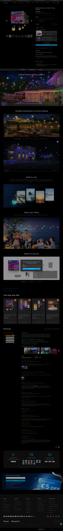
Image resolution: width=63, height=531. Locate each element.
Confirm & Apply (31, 268)
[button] (31, 266)
